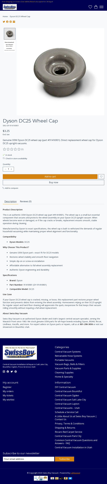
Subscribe (64, 459)
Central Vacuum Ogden (67, 395)
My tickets (8, 395)
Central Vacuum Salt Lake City (70, 399)
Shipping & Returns (65, 427)
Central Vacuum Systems (68, 351)
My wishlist (8, 399)
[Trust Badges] (41, 479)
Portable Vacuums (64, 360)
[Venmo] (70, 478)
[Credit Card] (52, 478)
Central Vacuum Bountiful (68, 391)
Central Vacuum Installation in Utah (73, 447)
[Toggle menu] (101, 7)
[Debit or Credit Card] (61, 478)
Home (5, 16)
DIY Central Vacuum (65, 387)
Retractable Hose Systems (68, 355)
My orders (8, 391)
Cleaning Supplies (64, 372)
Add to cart (50, 176)
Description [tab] (10, 201)
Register (7, 387)
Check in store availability (16, 158)
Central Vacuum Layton (67, 403)
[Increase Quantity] (11, 169)
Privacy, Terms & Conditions (69, 423)
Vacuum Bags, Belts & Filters (70, 364)
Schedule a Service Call (66, 412)
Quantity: (7, 164)
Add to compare (11, 188)
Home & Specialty (64, 376)
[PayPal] (57, 478)
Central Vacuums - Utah (67, 407)
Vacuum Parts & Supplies (68, 368)
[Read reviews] (12, 149)
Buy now (53, 182)
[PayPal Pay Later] (66, 478)
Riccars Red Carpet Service (68, 431)
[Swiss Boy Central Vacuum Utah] (10, 7)
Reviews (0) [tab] (25, 201)
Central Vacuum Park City (68, 436)
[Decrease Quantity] (5, 169)
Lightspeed (75, 473)
